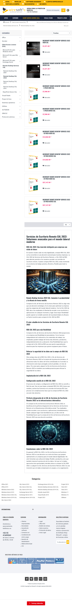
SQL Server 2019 (24, 484)
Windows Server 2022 (8, 489)
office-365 (42, 523)
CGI (23, 546)
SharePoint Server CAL (10, 92)
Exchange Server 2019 (26, 492)
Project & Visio (6, 99)
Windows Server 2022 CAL (9, 495)
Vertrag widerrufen (37, 603)
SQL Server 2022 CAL (26, 487)
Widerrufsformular (27, 543)
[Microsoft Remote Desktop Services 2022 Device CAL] (33, 71)
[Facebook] (27, 579)
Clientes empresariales (26, 522)
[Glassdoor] (36, 579)
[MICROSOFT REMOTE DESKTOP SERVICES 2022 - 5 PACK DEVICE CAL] (33, 116)
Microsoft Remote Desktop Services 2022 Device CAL (56, 64)
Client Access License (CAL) (9, 45)
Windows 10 (64, 495)
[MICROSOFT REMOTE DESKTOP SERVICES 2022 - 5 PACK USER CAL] (33, 94)
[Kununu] (40, 579)
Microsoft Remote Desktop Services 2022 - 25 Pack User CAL (56, 178)
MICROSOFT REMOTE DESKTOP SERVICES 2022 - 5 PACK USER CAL (56, 87)
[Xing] (31, 579)
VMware (63, 497)
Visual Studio (6, 95)
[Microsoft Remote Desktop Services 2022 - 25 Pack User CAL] (33, 184)
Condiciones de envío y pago (26, 536)
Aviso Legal (42, 532)
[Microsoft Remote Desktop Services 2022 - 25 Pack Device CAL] (33, 207)
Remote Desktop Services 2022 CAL (48, 487)
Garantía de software (25, 529)
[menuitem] (11, 4)
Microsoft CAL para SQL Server (10, 56)
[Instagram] (45, 579)
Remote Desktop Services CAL (11, 66)
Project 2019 (65, 484)
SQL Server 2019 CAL (26, 489)
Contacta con (25, 532)
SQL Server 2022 (6, 500)
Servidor (4, 41)
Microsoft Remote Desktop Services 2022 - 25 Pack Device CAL (56, 200)
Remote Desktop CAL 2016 (10, 87)
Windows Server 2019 (8, 492)
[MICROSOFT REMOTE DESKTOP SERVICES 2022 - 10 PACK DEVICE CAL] (33, 162)
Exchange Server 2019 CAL (27, 497)
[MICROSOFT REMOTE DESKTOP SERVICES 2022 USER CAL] (33, 48)
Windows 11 (64, 492)
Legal (40, 521)
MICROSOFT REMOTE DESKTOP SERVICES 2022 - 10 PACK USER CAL (56, 132)
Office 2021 (5, 484)
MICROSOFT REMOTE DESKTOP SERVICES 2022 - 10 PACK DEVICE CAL (56, 155)
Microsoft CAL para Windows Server (9, 50)
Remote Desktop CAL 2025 (10, 71)
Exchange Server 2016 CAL (46, 484)
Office (4, 37)
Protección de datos (45, 530)
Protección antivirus (8, 117)
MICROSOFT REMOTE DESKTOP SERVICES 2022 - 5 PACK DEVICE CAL (56, 110)
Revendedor (25, 526)
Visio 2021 (64, 487)
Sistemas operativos (8, 103)
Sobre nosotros (43, 528)
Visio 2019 (64, 489)
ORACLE (4, 113)
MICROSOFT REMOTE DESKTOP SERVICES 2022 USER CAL (56, 41)
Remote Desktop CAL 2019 (10, 82)
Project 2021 (41, 497)
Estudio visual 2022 (43, 492)
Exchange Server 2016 (26, 495)
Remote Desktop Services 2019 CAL (48, 489)
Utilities (4, 106)
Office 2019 (5, 487)
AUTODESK (5, 110)
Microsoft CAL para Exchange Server (9, 61)
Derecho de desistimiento (25, 540)
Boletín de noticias (44, 526)
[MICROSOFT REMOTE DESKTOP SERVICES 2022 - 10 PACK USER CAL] (33, 139)
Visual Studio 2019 (43, 495)
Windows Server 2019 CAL (9, 497)
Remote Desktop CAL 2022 (10, 77)
